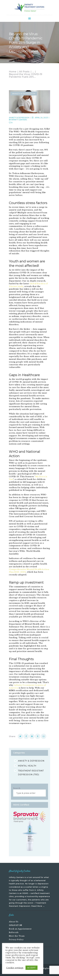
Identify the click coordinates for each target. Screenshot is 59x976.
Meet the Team (17, 936)
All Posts (24, 71)
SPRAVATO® (15, 925)
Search (16, 788)
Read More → (38, 906)
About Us (13, 922)
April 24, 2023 (41, 118)
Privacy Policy (16, 939)
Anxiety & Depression (23, 93)
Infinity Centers (19, 120)
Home (12, 71)
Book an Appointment (20, 929)
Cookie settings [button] (14, 968)
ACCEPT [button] (31, 968)
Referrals (14, 932)
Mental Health (27, 766)
